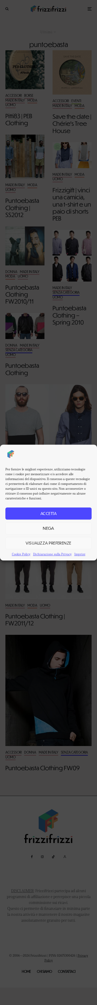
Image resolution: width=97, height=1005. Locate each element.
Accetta (48, 513)
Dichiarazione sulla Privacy (52, 554)
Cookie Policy (21, 554)
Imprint (79, 554)
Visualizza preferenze (48, 542)
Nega (48, 528)
